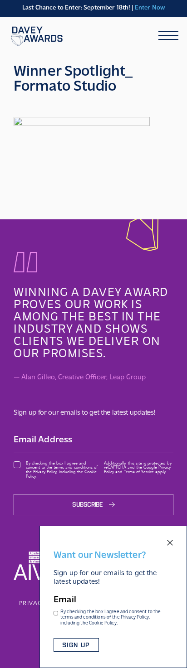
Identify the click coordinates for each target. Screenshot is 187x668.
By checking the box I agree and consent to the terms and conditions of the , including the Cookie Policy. (110, 618)
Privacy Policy (135, 617)
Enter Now (150, 8)
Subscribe (87, 504)
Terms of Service (139, 471)
